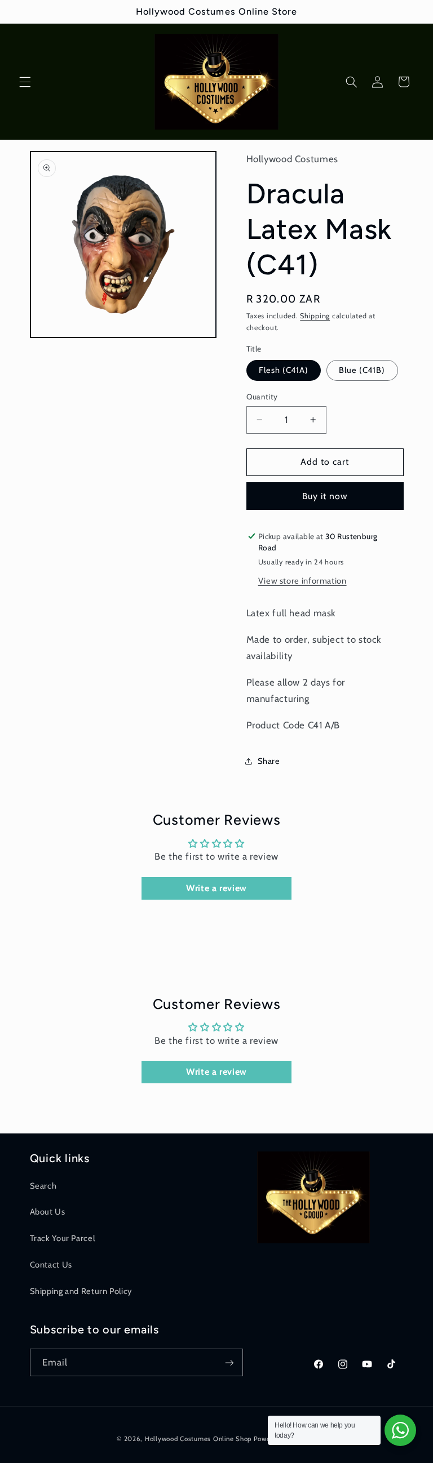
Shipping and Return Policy (81, 1291)
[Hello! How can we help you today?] (400, 1430)
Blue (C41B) (362, 370)
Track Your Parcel (62, 1238)
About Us (47, 1212)
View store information (302, 581)
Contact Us (51, 1265)
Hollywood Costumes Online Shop (198, 1439)
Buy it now (325, 496)
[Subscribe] (229, 1362)
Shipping (315, 316)
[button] (25, 82)
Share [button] (269, 761)
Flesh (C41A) (284, 370)
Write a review (216, 888)
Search (43, 1186)
